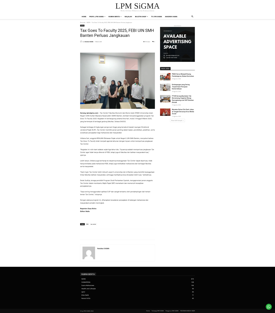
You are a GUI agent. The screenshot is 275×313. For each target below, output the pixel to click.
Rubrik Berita (114, 17)
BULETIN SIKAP (140, 17)
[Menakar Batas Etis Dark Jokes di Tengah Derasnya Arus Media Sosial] (165, 112)
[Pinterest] (106, 47)
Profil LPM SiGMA (96, 17)
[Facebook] (96, 47)
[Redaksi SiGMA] (81, 42)
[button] (192, 17)
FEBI (87, 224)
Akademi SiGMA (171, 17)
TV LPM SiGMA (156, 17)
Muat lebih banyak (176, 120)
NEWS (88, 22)
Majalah (128, 17)
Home (84, 17)
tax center (93, 224)
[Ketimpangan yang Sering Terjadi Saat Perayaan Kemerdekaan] (165, 87)
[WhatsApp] (111, 47)
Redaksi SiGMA (89, 41)
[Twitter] (101, 47)
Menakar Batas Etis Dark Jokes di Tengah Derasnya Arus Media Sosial (183, 112)
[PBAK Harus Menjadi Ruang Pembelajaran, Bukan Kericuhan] (165, 76)
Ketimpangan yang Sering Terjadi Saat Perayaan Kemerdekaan (181, 87)
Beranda (82, 22)
